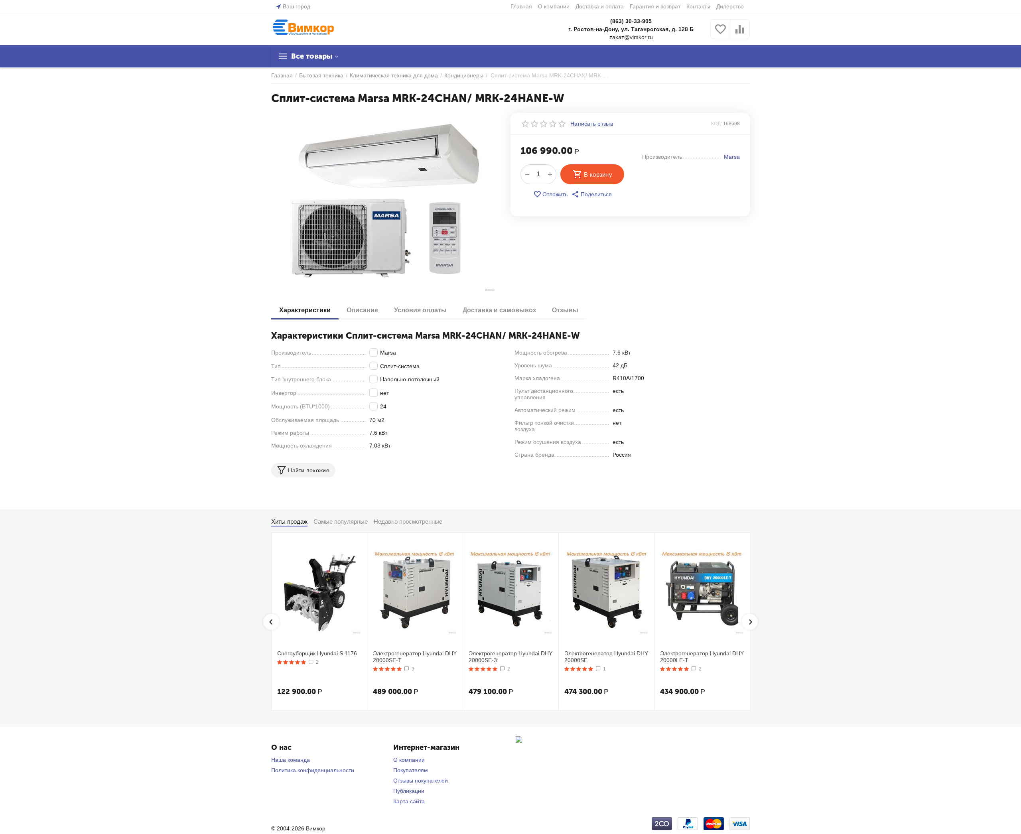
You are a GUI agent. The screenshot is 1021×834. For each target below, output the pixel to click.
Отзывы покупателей (420, 780)
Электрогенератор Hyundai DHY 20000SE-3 (510, 656)
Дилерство (730, 6)
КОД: (716, 123)
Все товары (311, 56)
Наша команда (290, 760)
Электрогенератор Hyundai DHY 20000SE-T (415, 656)
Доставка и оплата (600, 6)
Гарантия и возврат (655, 6)
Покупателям (410, 770)
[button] (592, 194)
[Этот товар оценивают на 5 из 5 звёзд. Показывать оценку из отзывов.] (291, 662)
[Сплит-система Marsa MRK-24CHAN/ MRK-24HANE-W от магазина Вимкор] (386, 202)
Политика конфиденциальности (312, 770)
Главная (521, 6)
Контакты (698, 6)
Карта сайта (409, 801)
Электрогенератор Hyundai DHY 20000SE (606, 656)
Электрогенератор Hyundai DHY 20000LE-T (702, 656)
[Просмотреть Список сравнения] (739, 33)
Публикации (408, 791)
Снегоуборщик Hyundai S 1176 (317, 653)
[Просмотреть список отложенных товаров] (720, 33)
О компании (554, 6)
